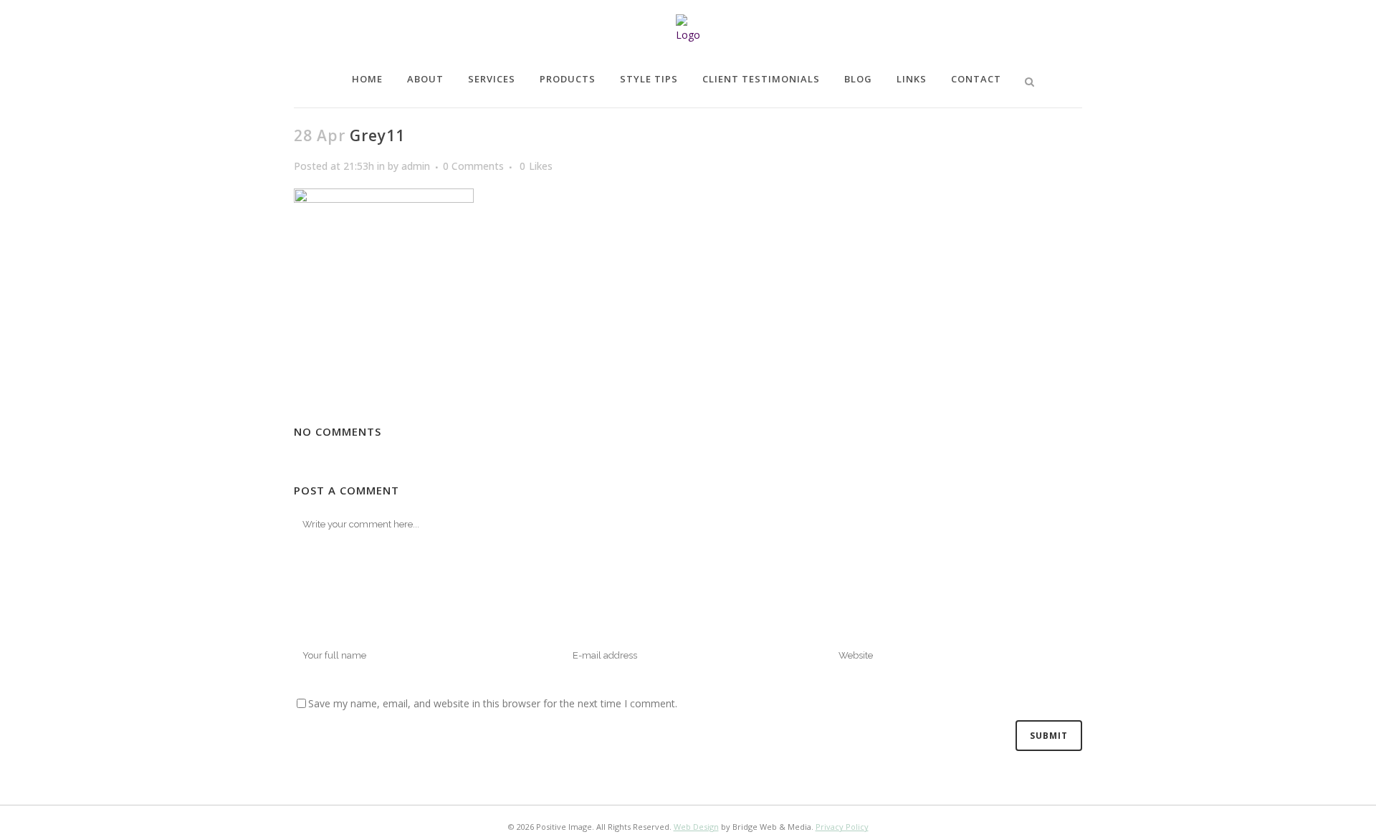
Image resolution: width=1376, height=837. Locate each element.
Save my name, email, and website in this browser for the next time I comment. (492, 703)
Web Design (696, 826)
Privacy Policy (842, 826)
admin (415, 166)
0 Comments (473, 166)
